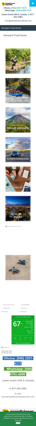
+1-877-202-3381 (17, 388)
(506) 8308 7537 (23, 10)
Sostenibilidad (25, 304)
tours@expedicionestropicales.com (18, 21)
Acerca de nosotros (8, 304)
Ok (18, 423)
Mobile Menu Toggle (32, 3)
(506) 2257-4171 (19, 8)
